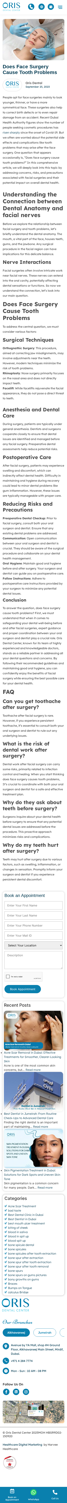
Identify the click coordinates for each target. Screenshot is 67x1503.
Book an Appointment (12, 1498)
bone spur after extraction (25, 1258)
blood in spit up (18, 1236)
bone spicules (17, 1249)
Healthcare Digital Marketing (22, 1444)
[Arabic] (41, 7)
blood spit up (17, 1240)
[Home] (12, 7)
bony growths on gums (23, 1279)
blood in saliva (18, 1232)
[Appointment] (51, 7)
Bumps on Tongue (20, 1288)
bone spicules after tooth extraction (32, 1253)
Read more (33, 1070)
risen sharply (11, 132)
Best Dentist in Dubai (22, 1219)
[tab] (16, 1332)
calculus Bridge (18, 1292)
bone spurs (15, 1270)
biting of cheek (18, 1227)
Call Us (55, 1498)
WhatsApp (33, 1499)
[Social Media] (6, 1391)
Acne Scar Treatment (22, 1206)
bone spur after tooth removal (28, 1266)
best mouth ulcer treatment (26, 1223)
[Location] (33, 1412)
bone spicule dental (21, 1245)
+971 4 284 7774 (22, 1361)
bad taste (14, 1210)
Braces (12, 1283)
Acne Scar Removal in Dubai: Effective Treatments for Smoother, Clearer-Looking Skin (32, 1057)
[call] (55, 1492)
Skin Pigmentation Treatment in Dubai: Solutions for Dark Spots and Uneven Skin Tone (32, 1175)
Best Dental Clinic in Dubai (25, 1215)
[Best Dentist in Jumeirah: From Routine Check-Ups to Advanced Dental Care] (33, 1092)
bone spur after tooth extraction (29, 1262)
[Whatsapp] (33, 1492)
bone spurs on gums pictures (27, 1275)
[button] (60, 7)
